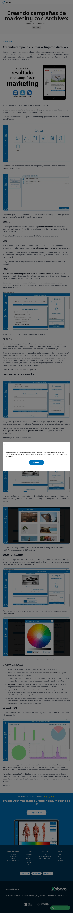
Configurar (36, 467)
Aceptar (36, 462)
